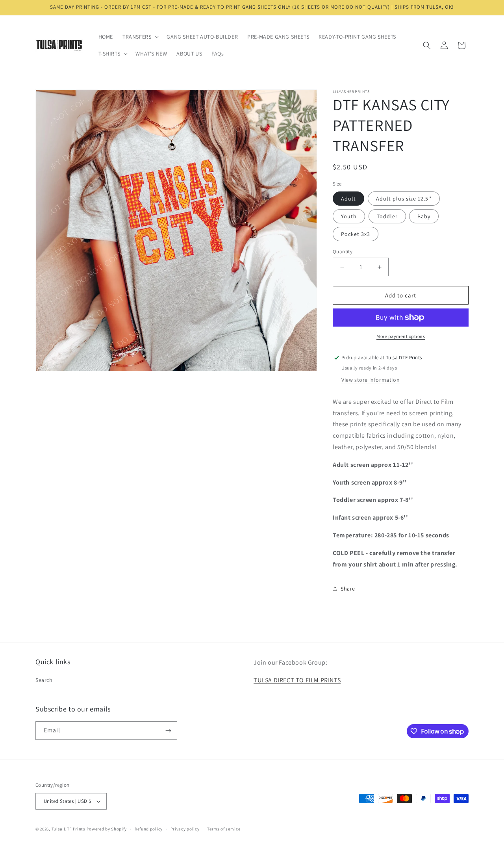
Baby (423, 216)
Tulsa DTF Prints (68, 829)
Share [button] (348, 588)
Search (44, 680)
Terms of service (223, 829)
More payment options (400, 336)
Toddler (387, 216)
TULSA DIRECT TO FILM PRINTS (297, 680)
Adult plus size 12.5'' (404, 198)
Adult (348, 198)
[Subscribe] (168, 730)
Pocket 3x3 (355, 234)
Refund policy (149, 829)
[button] (140, 36)
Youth (349, 216)
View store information (370, 379)
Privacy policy (185, 829)
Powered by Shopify (107, 829)
